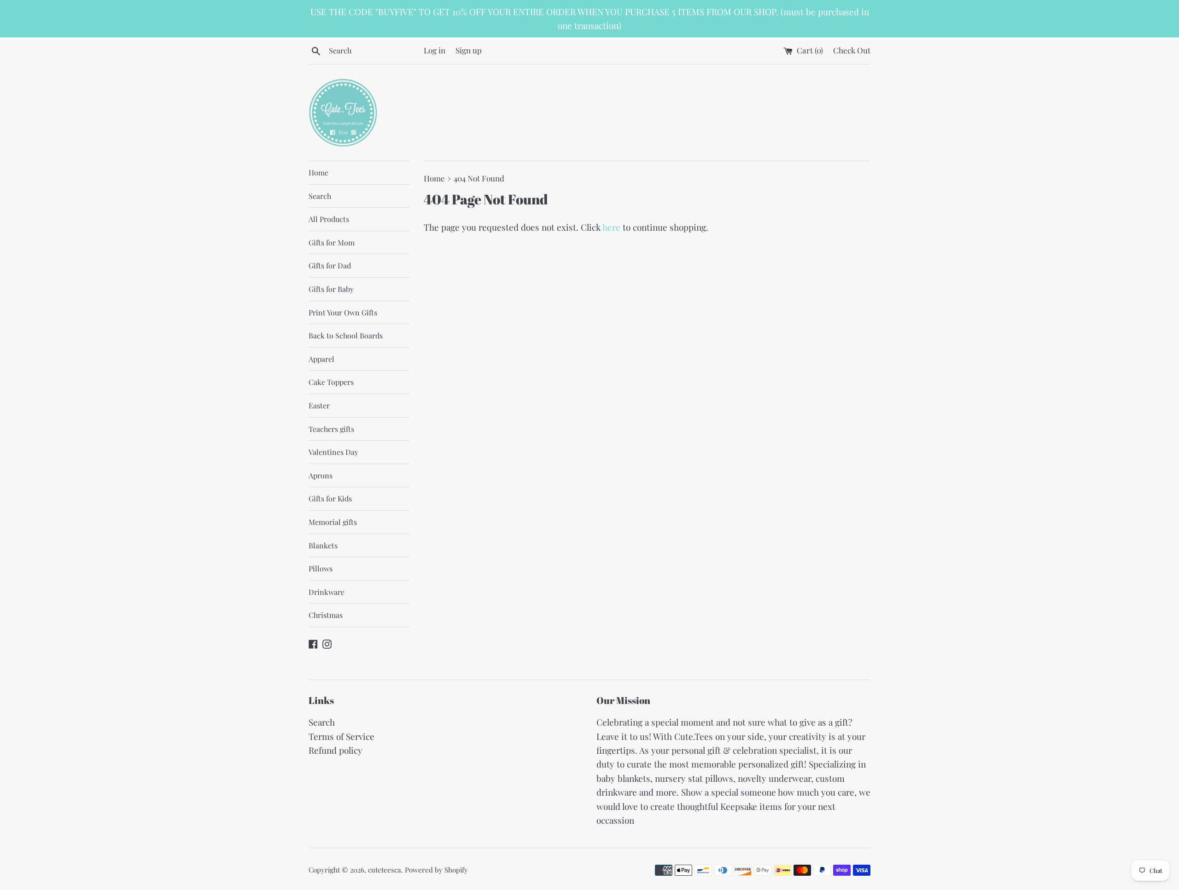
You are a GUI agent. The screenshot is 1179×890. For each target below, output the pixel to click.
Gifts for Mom (332, 242)
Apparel (321, 359)
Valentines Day (333, 452)
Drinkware (326, 592)
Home (318, 172)
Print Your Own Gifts (343, 312)
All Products (329, 219)
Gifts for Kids (330, 498)
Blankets (323, 545)
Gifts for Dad (330, 265)
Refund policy (335, 750)
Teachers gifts (331, 429)
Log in (434, 50)
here (611, 227)
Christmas (326, 615)
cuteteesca (384, 869)
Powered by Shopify (436, 869)
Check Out (851, 50)
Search (320, 196)
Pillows (321, 568)
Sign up (468, 50)
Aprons (321, 475)
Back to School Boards (346, 335)
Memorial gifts (333, 522)
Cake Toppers (331, 382)
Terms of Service (341, 736)
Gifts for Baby (331, 289)
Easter (319, 405)
